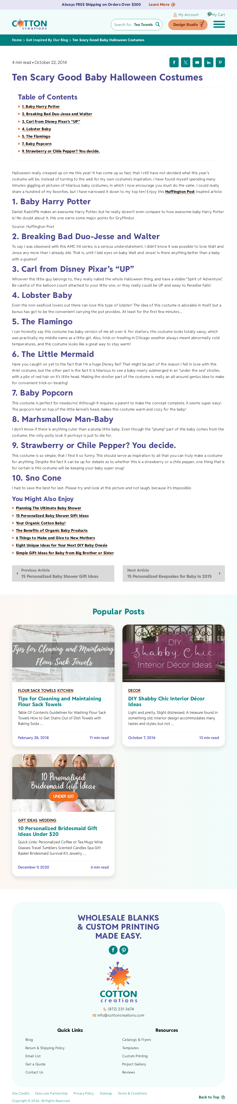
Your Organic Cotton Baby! (40, 523)
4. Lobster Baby (36, 129)
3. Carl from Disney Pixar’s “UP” (51, 121)
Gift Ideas (27, 820)
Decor (134, 690)
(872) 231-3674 (121, 1009)
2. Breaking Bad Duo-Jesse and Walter (57, 113)
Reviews (128, 1072)
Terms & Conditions (132, 1093)
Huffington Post (180, 191)
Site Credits (20, 1093)
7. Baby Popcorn (36, 143)
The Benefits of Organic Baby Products (52, 530)
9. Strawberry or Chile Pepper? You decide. (61, 151)
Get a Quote (35, 1064)
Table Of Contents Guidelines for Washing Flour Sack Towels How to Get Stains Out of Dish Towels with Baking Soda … (62, 718)
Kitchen (65, 690)
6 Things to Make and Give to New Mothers (55, 537)
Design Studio (185, 24)
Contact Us (34, 1072)
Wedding (47, 820)
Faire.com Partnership (51, 1093)
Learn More (159, 4)
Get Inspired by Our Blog (47, 40)
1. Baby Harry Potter (41, 106)
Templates (130, 1048)
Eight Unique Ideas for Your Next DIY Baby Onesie (61, 545)
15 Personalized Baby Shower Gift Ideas (52, 515)
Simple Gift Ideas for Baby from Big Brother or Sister (65, 552)
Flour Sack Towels (37, 690)
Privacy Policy (84, 1093)
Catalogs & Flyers (136, 1039)
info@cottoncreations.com (120, 1015)
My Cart (217, 15)
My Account (188, 15)
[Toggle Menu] (219, 25)
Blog (29, 1039)
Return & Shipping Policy (45, 1048)
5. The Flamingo (36, 136)
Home (17, 40)
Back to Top (209, 1097)
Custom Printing (135, 1056)
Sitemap (106, 1093)
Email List (33, 1056)
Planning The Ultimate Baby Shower (48, 508)
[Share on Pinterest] (220, 62)
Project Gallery (134, 1064)
